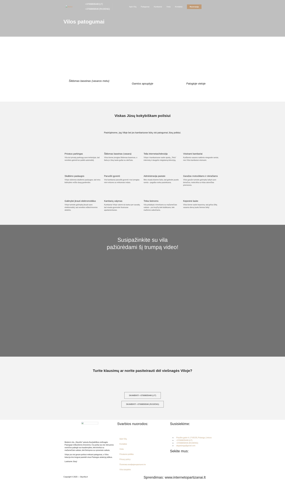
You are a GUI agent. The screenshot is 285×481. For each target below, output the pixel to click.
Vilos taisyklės (125, 470)
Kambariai (158, 7)
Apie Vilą (132, 7)
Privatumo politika (126, 454)
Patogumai (145, 7)
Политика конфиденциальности (132, 464)
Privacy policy (124, 459)
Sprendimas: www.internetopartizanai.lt (175, 477)
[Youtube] (198, 466)
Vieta (168, 7)
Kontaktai (178, 7)
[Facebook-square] (173, 466)
